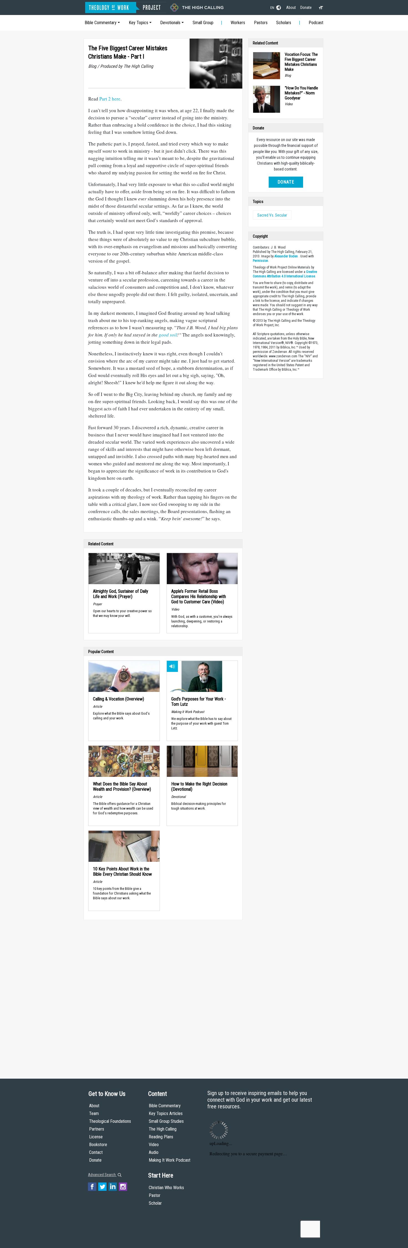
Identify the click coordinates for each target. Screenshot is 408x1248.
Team (94, 1113)
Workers (238, 22)
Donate (306, 7)
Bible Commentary (101, 22)
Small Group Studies (166, 1121)
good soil (168, 335)
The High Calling (163, 1129)
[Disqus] (163, 994)
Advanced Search (102, 1174)
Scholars (283, 22)
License (96, 1136)
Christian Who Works (166, 1187)
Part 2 (105, 99)
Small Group (203, 22)
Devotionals (170, 22)
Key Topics (138, 22)
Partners (96, 1129)
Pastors (261, 22)
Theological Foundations (110, 1121)
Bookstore (98, 1144)
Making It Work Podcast (169, 1160)
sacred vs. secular (272, 215)
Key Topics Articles (166, 1113)
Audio (153, 1152)
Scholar (155, 1203)
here (115, 99)
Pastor (154, 1195)
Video (154, 1144)
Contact (96, 1152)
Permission (260, 261)
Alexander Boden (286, 256)
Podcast (316, 22)
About (291, 7)
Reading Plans (161, 1136)
